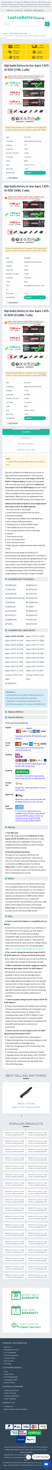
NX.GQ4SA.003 (31, 598)
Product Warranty (11, 1355)
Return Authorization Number (15, 1409)
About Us (7, 1347)
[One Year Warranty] (26, 1310)
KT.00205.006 (10, 590)
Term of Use (9, 1361)
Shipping (39, 10)
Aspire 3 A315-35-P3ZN (14, 658)
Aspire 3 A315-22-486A (14, 645)
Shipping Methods (11, 1390)
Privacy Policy (9, 1358)
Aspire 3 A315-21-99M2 (35, 641)
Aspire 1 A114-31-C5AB (35, 636)
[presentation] (26, 432)
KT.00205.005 (10, 607)
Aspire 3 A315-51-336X (14, 662)
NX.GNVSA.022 (31, 611)
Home (4, 33)
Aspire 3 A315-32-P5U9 (35, 649)
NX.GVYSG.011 (10, 615)
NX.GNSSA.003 (11, 620)
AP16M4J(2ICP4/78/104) (15, 598)
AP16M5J (9, 624)
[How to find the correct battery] (26, 1325)
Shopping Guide (10, 1380)
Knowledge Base (11, 1377)
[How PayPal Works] (26, 1442)
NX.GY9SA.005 (10, 594)
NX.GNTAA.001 (11, 683)
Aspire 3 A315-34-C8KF (35, 653)
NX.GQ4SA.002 (31, 615)
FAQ (11, 10)
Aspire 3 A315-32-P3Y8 (14, 649)
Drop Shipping (10, 1399)
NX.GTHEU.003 (10, 611)
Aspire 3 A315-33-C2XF (14, 653)
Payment (19, 10)
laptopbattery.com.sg (25, 1447)
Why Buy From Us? (11, 1350)
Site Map (7, 1364)
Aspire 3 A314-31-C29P (14, 641)
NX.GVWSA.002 (32, 602)
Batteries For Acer (18, 33)
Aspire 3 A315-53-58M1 (35, 662)
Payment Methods (11, 1396)
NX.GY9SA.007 (31, 590)
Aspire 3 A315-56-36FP (14, 666)
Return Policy (9, 1382)
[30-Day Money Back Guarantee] (26, 1295)
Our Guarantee (10, 1352)
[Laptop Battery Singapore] (26, 20)
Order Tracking (10, 1393)
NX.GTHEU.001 (31, 594)
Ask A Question (13, 177)
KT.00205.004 (31, 620)
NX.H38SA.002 (10, 585)
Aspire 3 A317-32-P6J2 (35, 666)
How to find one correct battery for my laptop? (26, 949)
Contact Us (8, 1406)
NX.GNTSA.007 (31, 624)
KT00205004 (10, 602)
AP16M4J (30, 607)
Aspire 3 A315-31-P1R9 (35, 645)
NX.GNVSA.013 (31, 585)
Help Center (9, 1374)
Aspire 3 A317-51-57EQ (14, 671)
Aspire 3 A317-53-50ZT (35, 671)
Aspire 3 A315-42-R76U (35, 658)
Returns (29, 10)
